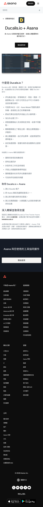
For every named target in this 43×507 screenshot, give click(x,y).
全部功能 (6, 295)
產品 (4, 367)
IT (4, 363)
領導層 (5, 423)
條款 (19, 494)
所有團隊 (6, 403)
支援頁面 (14, 217)
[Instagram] (21, 487)
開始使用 (30, 3)
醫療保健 (6, 375)
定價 (4, 303)
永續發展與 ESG (8, 463)
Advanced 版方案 (8, 311)
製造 (4, 391)
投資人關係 (6, 447)
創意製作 (25, 299)
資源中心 (25, 371)
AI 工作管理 (6, 323)
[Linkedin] (17, 487)
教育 (4, 387)
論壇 (24, 367)
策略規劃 (25, 323)
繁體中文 (24, 480)
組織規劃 (25, 311)
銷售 (4, 371)
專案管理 (6, 327)
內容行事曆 (26, 295)
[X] (14, 487)
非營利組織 (6, 395)
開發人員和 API (27, 387)
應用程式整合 (7, 319)
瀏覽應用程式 (10, 19)
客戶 (4, 427)
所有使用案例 (27, 335)
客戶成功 (25, 383)
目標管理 (25, 303)
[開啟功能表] (38, 3)
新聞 (4, 443)
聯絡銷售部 (21, 45)
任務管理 (25, 331)
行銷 (4, 355)
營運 (4, 359)
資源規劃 (25, 319)
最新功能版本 (7, 299)
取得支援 (25, 355)
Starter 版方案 (7, 307)
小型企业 (6, 351)
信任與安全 (6, 451)
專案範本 (25, 379)
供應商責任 (6, 459)
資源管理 (6, 331)
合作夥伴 (25, 391)
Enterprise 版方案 (8, 315)
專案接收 (25, 327)
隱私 (23, 494)
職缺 (4, 431)
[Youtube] (29, 487)
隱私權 (5, 455)
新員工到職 (26, 307)
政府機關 (6, 383)
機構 (4, 399)
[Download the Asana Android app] (28, 501)
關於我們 (6, 419)
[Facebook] (25, 487)
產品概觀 (6, 291)
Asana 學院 (26, 359)
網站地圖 (25, 395)
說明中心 (25, 351)
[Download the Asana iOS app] (13, 501)
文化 (4, 439)
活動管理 (25, 291)
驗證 (24, 363)
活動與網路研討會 (28, 375)
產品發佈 (25, 315)
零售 (4, 379)
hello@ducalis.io (7, 219)
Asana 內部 (6, 435)
